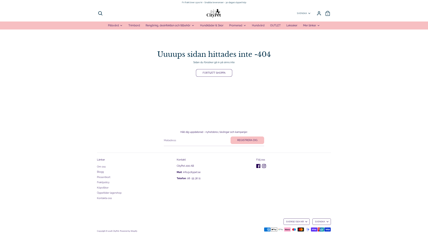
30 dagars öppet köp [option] (292, 32)
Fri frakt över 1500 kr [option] (136, 32)
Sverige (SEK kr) (295, 221)
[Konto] (319, 13)
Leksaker (291, 25)
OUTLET (275, 25)
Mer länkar (310, 25)
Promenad (236, 25)
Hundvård (258, 25)
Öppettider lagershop (109, 192)
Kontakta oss (104, 198)
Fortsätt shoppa (214, 72)
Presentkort (103, 177)
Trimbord (134, 25)
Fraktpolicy (103, 182)
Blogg (100, 171)
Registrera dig (247, 140)
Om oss (101, 166)
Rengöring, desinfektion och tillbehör (168, 25)
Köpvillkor (103, 187)
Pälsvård (114, 25)
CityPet (116, 231)
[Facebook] (258, 166)
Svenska (302, 13)
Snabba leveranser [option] (214, 32)
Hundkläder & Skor (212, 25)
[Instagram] (264, 166)
